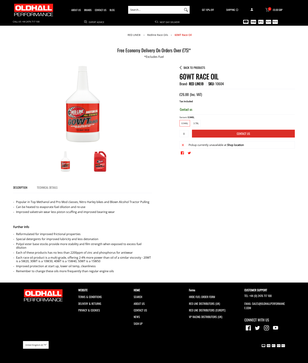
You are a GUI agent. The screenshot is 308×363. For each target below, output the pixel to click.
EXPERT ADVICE (96, 22)
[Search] (186, 10)
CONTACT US (140, 310)
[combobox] (155, 10)
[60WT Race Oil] (65, 161)
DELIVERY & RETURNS (89, 303)
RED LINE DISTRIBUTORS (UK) (204, 303)
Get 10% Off (208, 10)
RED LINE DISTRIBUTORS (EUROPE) (207, 310)
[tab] (20, 187)
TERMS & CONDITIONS (90, 297)
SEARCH (138, 297)
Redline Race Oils (157, 35)
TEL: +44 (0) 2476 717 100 (258, 296)
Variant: (186, 117)
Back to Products (194, 68)
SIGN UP (138, 323)
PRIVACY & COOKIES (89, 310)
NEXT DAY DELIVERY (169, 22)
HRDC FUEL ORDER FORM (202, 297)
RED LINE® (134, 35)
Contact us (243, 133)
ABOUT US (139, 303)
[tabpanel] (82, 235)
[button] (251, 10)
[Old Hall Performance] (33, 10)
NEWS (137, 317)
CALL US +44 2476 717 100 (26, 22)
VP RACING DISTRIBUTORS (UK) (205, 317)
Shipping (230, 10)
